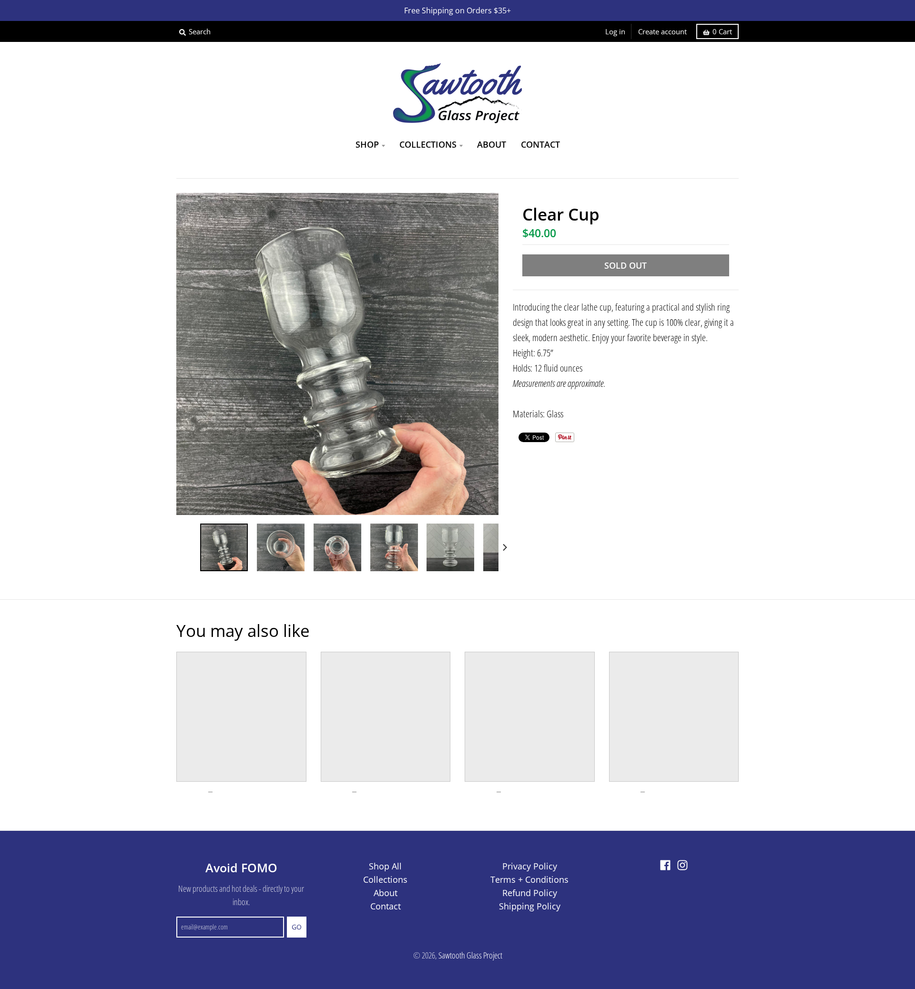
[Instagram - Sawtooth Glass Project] (682, 865)
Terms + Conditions (529, 879)
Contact (385, 906)
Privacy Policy (529, 866)
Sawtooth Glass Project (470, 955)
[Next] (504, 547)
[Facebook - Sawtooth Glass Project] (665, 865)
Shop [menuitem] (367, 144)
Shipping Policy (529, 906)
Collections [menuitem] (428, 144)
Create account (662, 31)
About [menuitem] (491, 144)
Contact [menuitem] (540, 144)
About (385, 892)
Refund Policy (529, 892)
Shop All (385, 866)
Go (297, 926)
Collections (385, 879)
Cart (722, 31)
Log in (615, 31)
